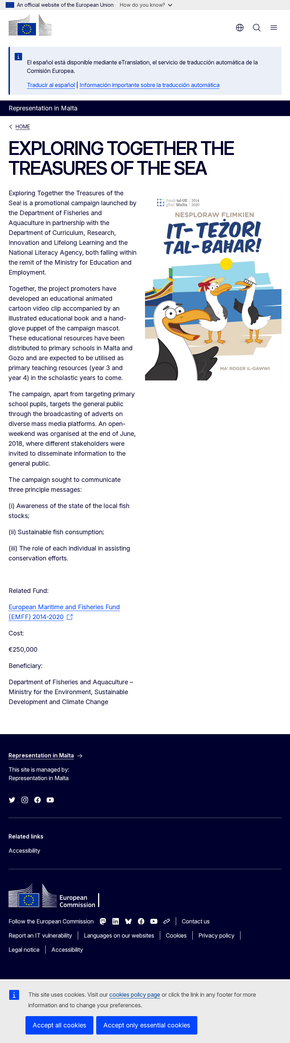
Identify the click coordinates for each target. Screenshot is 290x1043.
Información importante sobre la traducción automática (150, 84)
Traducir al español (51, 84)
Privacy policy (216, 935)
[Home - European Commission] (30, 24)
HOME (23, 126)
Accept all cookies (59, 1025)
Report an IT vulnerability (40, 935)
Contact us (196, 921)
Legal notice (24, 949)
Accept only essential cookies (146, 1025)
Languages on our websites (119, 935)
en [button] (240, 27)
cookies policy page (134, 994)
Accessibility (24, 850)
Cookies (176, 935)
